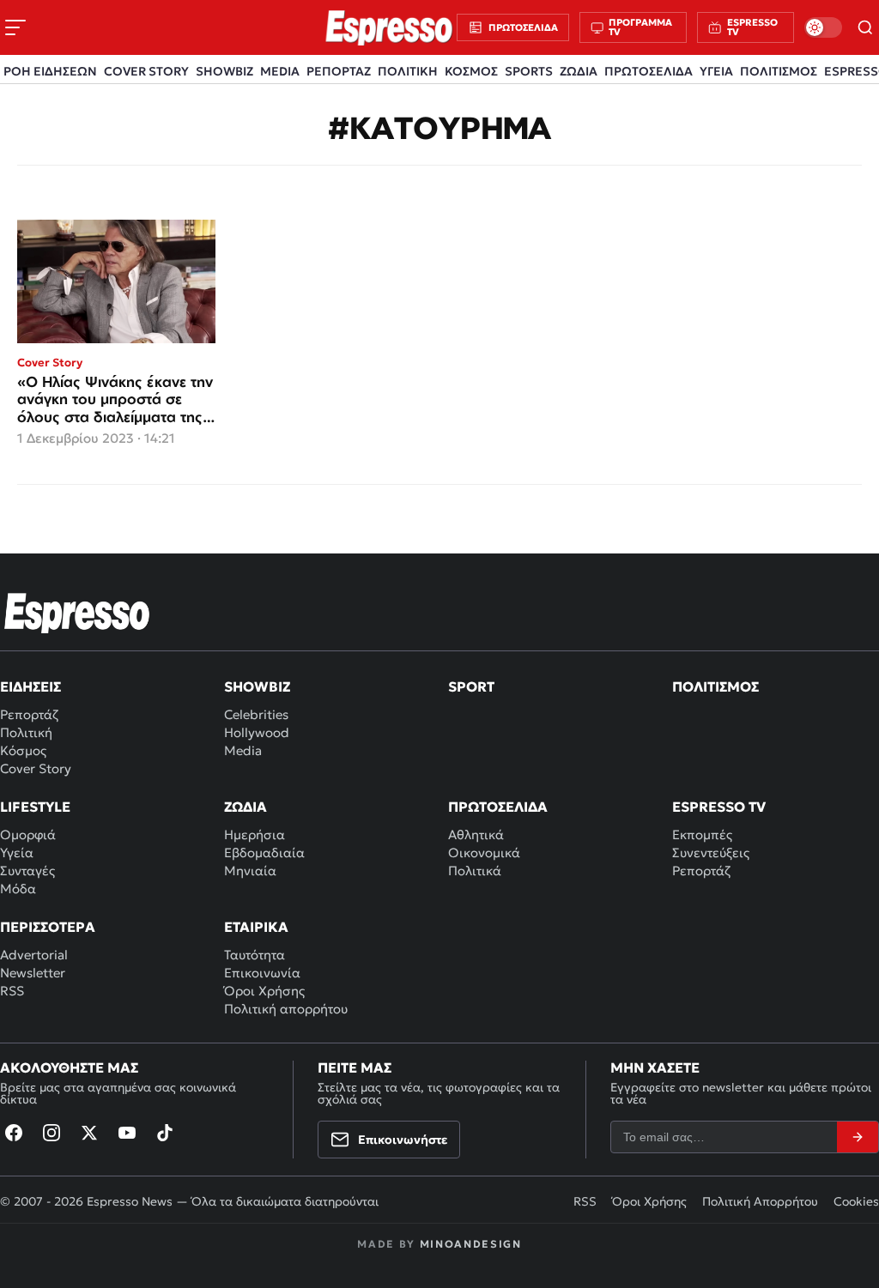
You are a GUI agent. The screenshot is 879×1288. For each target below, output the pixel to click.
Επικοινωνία (262, 972)
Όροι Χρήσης (264, 991)
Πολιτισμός (715, 686)
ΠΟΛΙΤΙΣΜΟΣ (778, 71)
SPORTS (529, 71)
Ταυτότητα (254, 954)
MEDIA (280, 71)
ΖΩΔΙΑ (578, 71)
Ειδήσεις (30, 686)
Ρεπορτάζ (29, 714)
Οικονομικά (484, 852)
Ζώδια (245, 806)
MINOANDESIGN (471, 1243)
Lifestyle (35, 806)
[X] (89, 1132)
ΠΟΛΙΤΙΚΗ (408, 71)
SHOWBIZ (224, 71)
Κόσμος (23, 750)
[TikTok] (165, 1132)
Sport (471, 686)
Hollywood (256, 732)
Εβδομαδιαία (264, 852)
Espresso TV (719, 806)
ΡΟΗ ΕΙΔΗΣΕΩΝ (50, 71)
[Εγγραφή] (857, 1137)
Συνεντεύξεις (710, 852)
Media (243, 750)
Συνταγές (27, 870)
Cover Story (35, 768)
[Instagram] (51, 1132)
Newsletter (32, 972)
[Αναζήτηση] (865, 27)
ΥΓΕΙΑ (716, 71)
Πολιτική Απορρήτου (760, 1201)
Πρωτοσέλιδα (498, 806)
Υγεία (16, 852)
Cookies (856, 1201)
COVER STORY (146, 71)
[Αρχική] (77, 612)
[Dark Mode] (823, 27)
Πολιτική (26, 732)
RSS (12, 991)
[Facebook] (13, 1132)
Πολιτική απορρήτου (286, 1009)
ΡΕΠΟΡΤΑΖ (338, 71)
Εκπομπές (702, 834)
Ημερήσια (254, 834)
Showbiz (257, 686)
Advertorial (34, 954)
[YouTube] (127, 1132)
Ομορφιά (28, 834)
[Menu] (15, 27)
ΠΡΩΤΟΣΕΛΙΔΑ (648, 71)
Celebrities (256, 714)
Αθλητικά (476, 834)
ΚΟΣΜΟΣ (471, 71)
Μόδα (18, 888)
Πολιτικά (474, 870)
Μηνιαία (250, 870)
